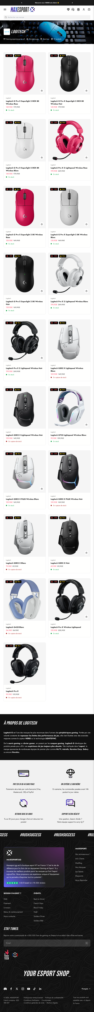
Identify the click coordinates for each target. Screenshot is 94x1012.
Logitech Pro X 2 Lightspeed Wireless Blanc (69, 301)
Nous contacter (9, 916)
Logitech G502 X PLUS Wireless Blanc (22, 499)
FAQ (5, 899)
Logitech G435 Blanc (15, 627)
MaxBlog (78, 863)
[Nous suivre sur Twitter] (16, 988)
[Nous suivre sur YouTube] (28, 988)
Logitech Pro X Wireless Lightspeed (66, 627)
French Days (38, 903)
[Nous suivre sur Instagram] (22, 988)
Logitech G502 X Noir (60, 563)
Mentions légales (52, 1003)
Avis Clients (79, 858)
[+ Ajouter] (42, 91)
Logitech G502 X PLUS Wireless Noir (67, 499)
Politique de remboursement (33, 997)
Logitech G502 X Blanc (16, 563)
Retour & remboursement (13, 912)
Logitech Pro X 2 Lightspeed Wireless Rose (69, 168)
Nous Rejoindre (81, 880)
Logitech (8, 98)
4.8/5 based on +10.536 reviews (32, 882)
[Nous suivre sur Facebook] (11, 988)
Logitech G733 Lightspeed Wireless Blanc (68, 435)
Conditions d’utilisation (31, 1000)
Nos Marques (80, 867)
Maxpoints (79, 876)
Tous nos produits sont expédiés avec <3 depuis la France (81, 1000)
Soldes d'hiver (39, 916)
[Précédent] (21, 3)
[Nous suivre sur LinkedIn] (40, 988)
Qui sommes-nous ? (82, 854)
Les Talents (79, 871)
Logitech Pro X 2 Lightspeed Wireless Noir (24, 368)
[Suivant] (72, 3)
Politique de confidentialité (54, 997)
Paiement (7, 903)
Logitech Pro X (12, 691)
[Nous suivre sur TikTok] (34, 988)
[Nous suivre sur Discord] (5, 988)
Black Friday (38, 907)
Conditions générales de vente (34, 1003)
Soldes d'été (38, 920)
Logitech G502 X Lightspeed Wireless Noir (24, 435)
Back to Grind (39, 899)
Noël (35, 912)
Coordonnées (46, 1000)
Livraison (7, 907)
